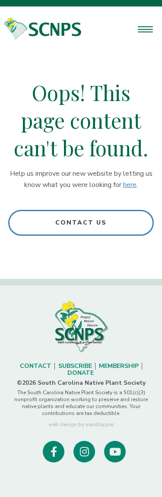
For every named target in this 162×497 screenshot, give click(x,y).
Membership (119, 366)
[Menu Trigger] (145, 29)
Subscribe (75, 366)
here (130, 185)
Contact (35, 366)
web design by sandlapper (81, 424)
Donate (80, 373)
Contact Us (81, 222)
